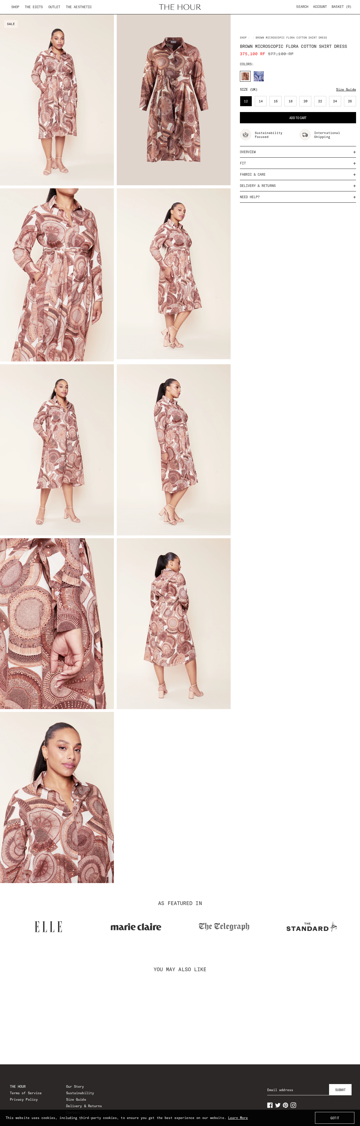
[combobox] (96, 562)
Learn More (238, 1118)
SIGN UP (180, 617)
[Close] (277, 496)
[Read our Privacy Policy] (271, 592)
